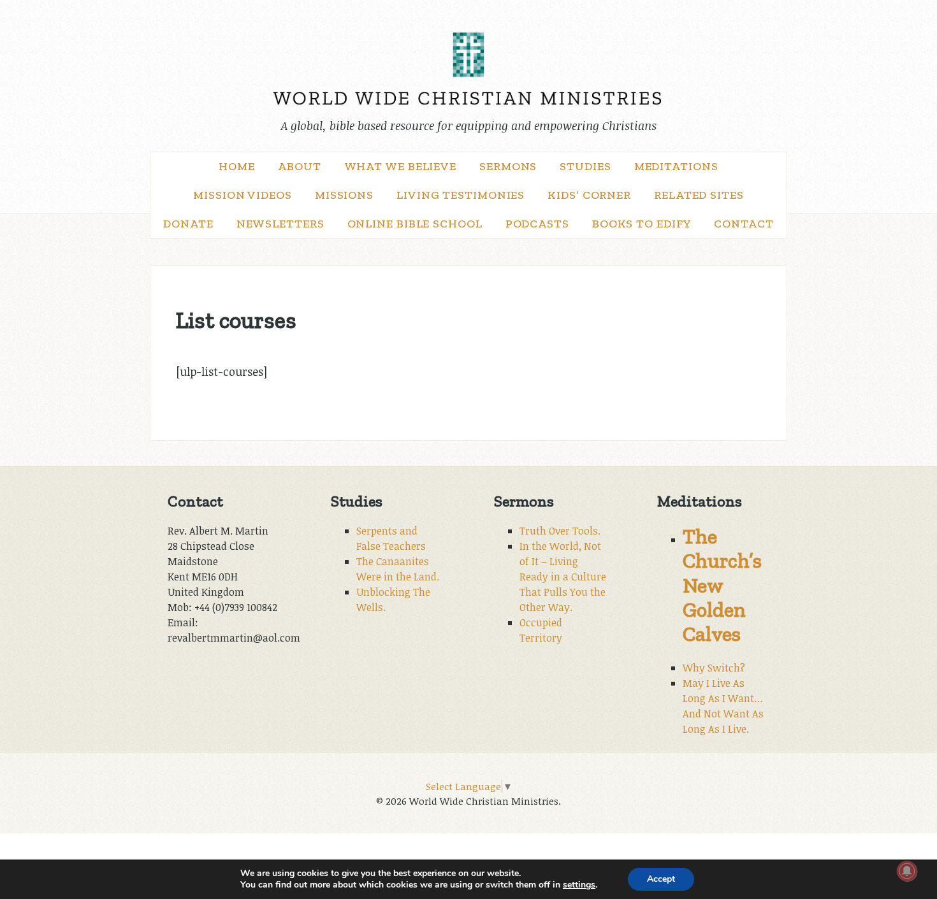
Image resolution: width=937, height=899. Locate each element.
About (299, 166)
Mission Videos (242, 195)
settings (579, 885)
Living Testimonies (460, 195)
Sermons (508, 166)
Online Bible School (415, 224)
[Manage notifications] (907, 871)
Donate (188, 224)
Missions (344, 195)
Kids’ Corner (589, 195)
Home (237, 166)
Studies (585, 166)
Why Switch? (714, 668)
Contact (743, 224)
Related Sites (699, 195)
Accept (661, 879)
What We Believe (400, 166)
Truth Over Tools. (559, 531)
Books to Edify (642, 224)
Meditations (676, 166)
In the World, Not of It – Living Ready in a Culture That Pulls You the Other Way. (562, 576)
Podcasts (537, 224)
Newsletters (280, 224)
